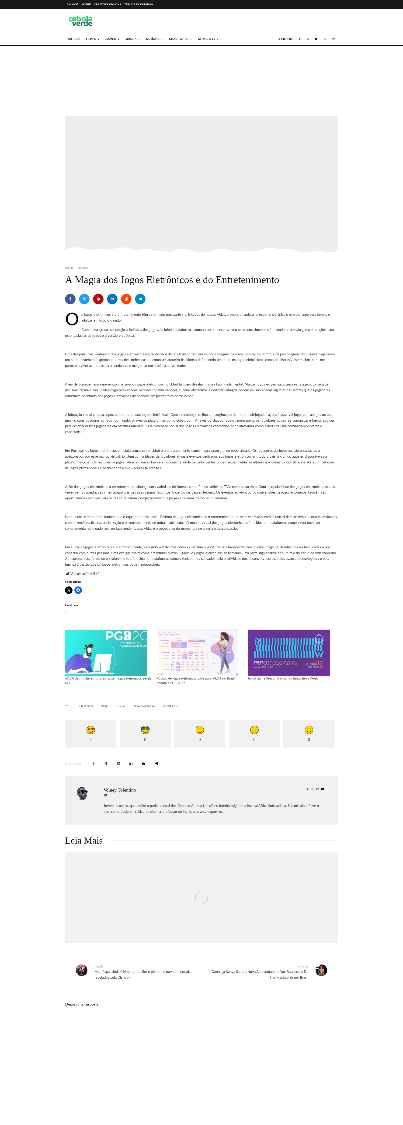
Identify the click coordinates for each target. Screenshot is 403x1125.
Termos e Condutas (138, 4)
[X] (299, 39)
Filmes (91, 39)
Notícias (153, 39)
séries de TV (171, 706)
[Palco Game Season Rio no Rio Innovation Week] (291, 653)
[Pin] (98, 299)
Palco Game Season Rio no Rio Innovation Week (283, 678)
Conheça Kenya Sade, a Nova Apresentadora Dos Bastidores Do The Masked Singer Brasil (260, 972)
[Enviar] (126, 299)
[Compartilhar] (70, 299)
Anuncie (72, 4)
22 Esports (87, 706)
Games (111, 39)
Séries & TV (206, 39)
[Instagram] (308, 39)
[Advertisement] (201, 80)
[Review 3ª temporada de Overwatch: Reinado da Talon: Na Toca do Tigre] (292, 897)
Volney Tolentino (120, 789)
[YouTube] (316, 39)
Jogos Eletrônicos (145, 706)
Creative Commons (107, 4)
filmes (121, 706)
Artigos (74, 39)
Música (131, 39)
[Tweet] (84, 299)
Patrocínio (82, 268)
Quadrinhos (178, 39)
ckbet (105, 706)
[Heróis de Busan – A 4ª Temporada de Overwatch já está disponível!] (110, 897)
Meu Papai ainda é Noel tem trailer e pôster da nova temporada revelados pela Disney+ (142, 972)
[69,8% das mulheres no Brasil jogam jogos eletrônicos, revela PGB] (108, 653)
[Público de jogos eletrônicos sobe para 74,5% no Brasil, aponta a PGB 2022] (200, 653)
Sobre (86, 4)
